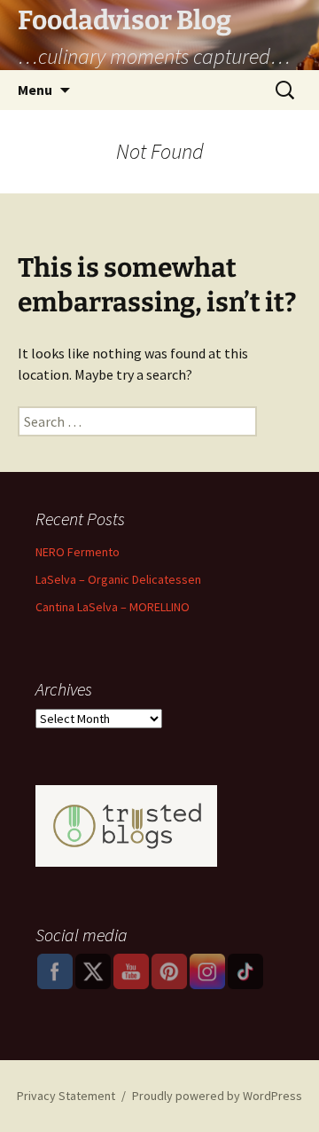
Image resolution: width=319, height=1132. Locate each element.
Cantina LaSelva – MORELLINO (112, 607)
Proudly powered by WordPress (217, 1096)
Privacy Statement (66, 1096)
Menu (35, 89)
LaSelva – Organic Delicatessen (118, 579)
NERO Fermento (77, 552)
